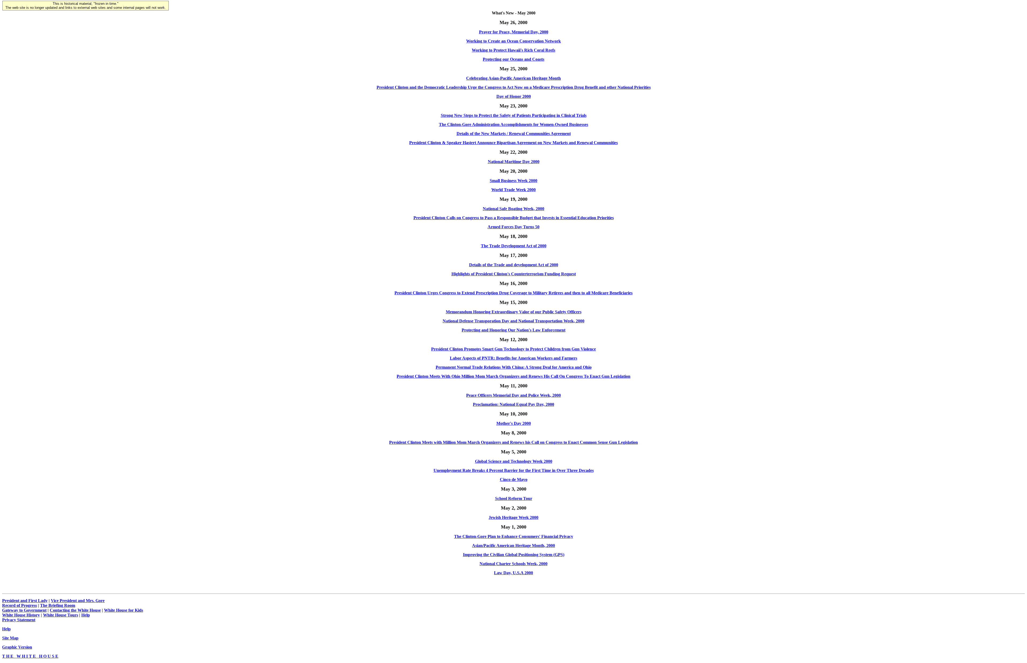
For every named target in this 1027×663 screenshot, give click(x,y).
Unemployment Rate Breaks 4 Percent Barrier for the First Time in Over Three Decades (514, 470)
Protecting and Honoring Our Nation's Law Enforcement (513, 330)
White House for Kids (123, 610)
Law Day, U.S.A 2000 (513, 573)
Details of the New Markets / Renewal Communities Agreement (514, 133)
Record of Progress (19, 605)
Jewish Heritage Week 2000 (513, 517)
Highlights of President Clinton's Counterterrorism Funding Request (513, 274)
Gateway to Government (24, 610)
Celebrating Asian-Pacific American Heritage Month (513, 78)
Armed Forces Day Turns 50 (513, 227)
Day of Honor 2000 (513, 96)
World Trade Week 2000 (513, 189)
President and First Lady (25, 600)
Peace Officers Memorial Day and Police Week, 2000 (513, 395)
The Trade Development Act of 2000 (513, 246)
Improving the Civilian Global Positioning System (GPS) (513, 554)
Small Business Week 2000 (513, 180)
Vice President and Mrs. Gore (78, 600)
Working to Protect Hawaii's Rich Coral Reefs (513, 50)
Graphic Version (17, 647)
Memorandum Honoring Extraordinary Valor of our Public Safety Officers (513, 312)
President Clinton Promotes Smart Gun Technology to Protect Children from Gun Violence (513, 349)
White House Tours (60, 615)
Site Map (10, 638)
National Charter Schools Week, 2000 (513, 563)
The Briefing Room (57, 605)
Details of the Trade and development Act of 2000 (513, 265)
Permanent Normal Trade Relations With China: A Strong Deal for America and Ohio (514, 367)
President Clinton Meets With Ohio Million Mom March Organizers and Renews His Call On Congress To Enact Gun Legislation (513, 376)
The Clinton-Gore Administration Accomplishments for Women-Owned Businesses (513, 124)
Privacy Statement (18, 620)
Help (85, 615)
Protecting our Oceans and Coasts (513, 59)
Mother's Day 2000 (513, 423)
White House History (21, 615)
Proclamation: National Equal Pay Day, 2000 (513, 404)
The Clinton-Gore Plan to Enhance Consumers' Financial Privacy (513, 536)
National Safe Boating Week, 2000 (513, 208)
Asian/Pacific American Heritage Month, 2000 (513, 545)
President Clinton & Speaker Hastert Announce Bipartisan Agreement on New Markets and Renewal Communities (513, 142)
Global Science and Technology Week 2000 (513, 461)
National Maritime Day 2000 (513, 161)
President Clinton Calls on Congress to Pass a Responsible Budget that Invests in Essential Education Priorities (513, 217)
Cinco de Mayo (513, 479)
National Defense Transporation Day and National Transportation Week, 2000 (513, 321)
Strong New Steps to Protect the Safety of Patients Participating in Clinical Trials (514, 115)
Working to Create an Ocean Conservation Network (513, 41)
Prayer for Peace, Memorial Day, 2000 (513, 32)
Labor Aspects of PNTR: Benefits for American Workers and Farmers (513, 358)
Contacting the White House (75, 610)
